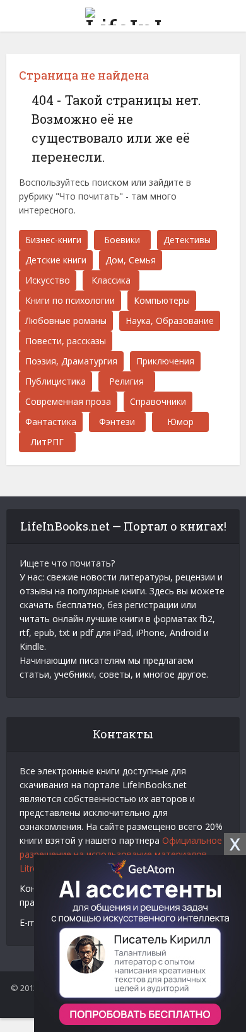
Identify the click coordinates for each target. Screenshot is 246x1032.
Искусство (47, 280)
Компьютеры (162, 300)
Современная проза (68, 401)
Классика (111, 280)
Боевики (122, 240)
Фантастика (50, 422)
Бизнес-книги (53, 240)
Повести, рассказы (65, 341)
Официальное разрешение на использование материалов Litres (121, 854)
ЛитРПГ (47, 442)
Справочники (158, 401)
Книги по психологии (70, 300)
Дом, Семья (130, 260)
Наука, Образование (170, 321)
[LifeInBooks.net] (123, 14)
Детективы (187, 240)
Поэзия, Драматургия (71, 361)
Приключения (165, 361)
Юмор (180, 422)
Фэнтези (117, 422)
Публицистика (55, 381)
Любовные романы (66, 321)
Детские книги (55, 260)
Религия (126, 381)
